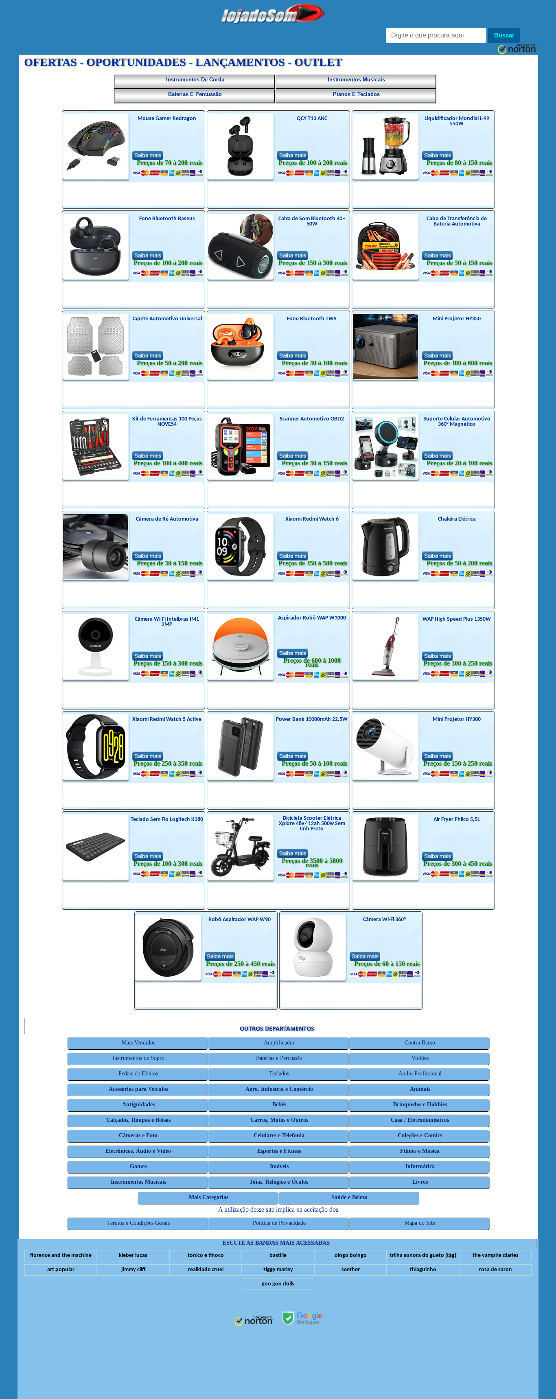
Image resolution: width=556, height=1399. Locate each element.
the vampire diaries (496, 1255)
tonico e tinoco (206, 1255)
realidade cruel (205, 1270)
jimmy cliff (133, 1270)
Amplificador (279, 1043)
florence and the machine (61, 1255)
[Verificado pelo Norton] (254, 1321)
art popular (60, 1270)
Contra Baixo (420, 1043)
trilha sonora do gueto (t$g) (423, 1255)
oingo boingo (351, 1255)
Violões (420, 1058)
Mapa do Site (420, 1223)
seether (350, 1270)
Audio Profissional (420, 1074)
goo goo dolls (278, 1284)
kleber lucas (133, 1255)
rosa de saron (495, 1270)
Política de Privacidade (279, 1223)
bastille (278, 1255)
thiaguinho (423, 1270)
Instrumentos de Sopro (138, 1058)
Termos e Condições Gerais (138, 1223)
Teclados (279, 1074)
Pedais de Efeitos (138, 1074)
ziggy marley (278, 1270)
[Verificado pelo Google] (302, 1319)
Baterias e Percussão (279, 1058)
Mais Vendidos (138, 1043)
